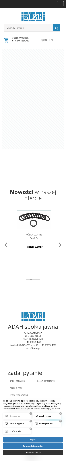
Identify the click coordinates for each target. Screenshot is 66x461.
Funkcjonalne (45, 423)
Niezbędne (15, 416)
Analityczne (45, 416)
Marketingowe (17, 423)
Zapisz (33, 439)
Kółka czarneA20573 (34, 236)
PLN (47, 40)
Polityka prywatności (50, 408)
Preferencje (15, 431)
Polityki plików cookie (30, 408)
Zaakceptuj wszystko (33, 446)
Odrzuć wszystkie (33, 452)
